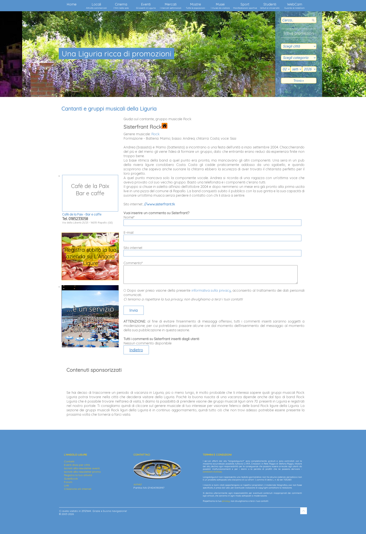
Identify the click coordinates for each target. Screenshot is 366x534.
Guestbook (71, 478)
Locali (96, 5)
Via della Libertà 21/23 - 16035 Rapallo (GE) (87, 203)
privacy (226, 501)
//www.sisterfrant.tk (159, 204)
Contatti (69, 461)
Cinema (121, 5)
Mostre (195, 5)
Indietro (136, 349)
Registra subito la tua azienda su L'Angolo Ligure (90, 256)
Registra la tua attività (78, 475)
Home (71, 4)
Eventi (146, 5)
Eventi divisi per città (77, 465)
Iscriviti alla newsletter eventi (82, 468)
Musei (220, 5)
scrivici (137, 484)
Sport (245, 5)
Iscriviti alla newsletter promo (82, 471)
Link (66, 485)
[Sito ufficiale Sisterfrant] (164, 126)
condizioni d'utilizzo (212, 471)
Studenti (269, 5)
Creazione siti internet (77, 489)
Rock (155, 134)
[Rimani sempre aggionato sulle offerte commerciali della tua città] (90, 346)
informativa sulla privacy (211, 290)
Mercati (170, 5)
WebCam (294, 5)
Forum (68, 482)
